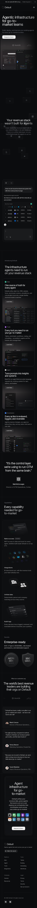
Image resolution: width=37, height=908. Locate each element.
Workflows (23, 868)
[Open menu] (34, 7)
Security (22, 884)
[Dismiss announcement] (35, 2)
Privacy (22, 878)
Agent (5, 863)
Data (5, 860)
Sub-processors (24, 887)
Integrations (7, 868)
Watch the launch (11, 851)
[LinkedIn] (5, 901)
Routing (22, 863)
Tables (22, 860)
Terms (22, 881)
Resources (7, 881)
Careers (6, 878)
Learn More (9, 301)
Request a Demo (9, 37)
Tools (5, 866)
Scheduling (23, 866)
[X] (10, 901)
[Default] (6, 7)
